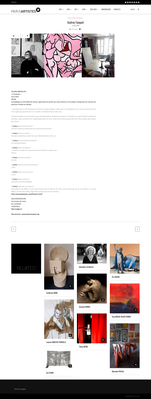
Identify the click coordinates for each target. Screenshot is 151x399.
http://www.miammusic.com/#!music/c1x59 (26, 194)
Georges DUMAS (84, 306)
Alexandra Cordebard (86, 267)
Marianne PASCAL (118, 371)
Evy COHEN (50, 372)
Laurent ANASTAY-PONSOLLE (56, 342)
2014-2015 (93, 9)
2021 (60, 9)
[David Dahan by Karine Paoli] (13, 229)
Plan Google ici (16, 209)
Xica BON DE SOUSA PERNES (121, 316)
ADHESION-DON (106, 9)
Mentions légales (20, 389)
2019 (68, 9)
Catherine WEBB (51, 293)
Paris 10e (71, 18)
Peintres (79, 18)
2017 (75, 9)
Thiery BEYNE (83, 346)
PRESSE (14, 2)
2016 (83, 9)
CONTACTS (117, 9)
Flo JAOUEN (115, 277)
